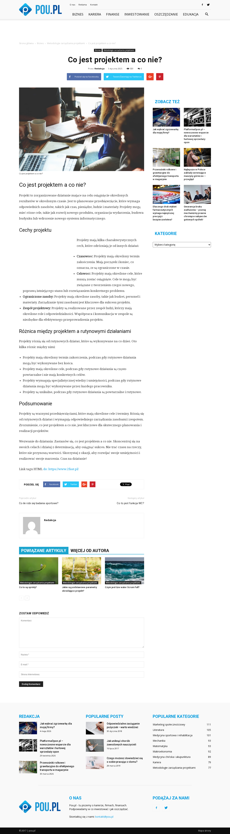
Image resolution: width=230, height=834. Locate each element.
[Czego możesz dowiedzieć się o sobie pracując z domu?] (95, 762)
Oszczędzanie (166, 14)
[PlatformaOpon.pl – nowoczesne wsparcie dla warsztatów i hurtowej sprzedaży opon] (197, 117)
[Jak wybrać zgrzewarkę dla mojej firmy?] (166, 117)
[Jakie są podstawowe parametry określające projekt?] (81, 570)
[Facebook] (202, 4)
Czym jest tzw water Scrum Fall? (122, 587)
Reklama (83, 4)
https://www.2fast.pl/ (63, 469)
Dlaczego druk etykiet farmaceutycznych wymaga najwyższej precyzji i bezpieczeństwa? (164, 213)
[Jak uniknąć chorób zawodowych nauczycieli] (95, 745)
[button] (206, 14)
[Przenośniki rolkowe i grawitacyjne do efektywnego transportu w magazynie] (166, 157)
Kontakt (94, 4)
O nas (72, 4)
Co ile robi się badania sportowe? (38, 503)
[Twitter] (208, 4)
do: (45, 469)
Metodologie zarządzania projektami (119, 50)
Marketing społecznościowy (169, 724)
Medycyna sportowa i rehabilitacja (172, 735)
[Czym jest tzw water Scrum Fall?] (124, 570)
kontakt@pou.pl (104, 816)
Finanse (112, 14)
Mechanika (159, 740)
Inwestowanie (136, 14)
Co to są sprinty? (28, 587)
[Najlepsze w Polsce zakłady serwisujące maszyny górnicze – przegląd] (197, 157)
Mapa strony (204, 830)
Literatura (158, 730)
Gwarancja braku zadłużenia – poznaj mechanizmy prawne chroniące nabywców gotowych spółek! (195, 213)
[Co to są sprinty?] (38, 570)
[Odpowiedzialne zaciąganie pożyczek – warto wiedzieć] (95, 728)
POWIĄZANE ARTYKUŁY (43, 550)
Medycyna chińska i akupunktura (171, 757)
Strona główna (26, 43)
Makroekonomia (162, 751)
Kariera (94, 14)
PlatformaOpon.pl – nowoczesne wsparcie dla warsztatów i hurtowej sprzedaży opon (196, 136)
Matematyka (160, 746)
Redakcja (100, 68)
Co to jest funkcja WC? (130, 503)
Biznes (77, 14)
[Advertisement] (115, 31)
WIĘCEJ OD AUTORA (90, 550)
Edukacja (190, 14)
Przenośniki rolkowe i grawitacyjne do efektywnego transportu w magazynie (57, 766)
